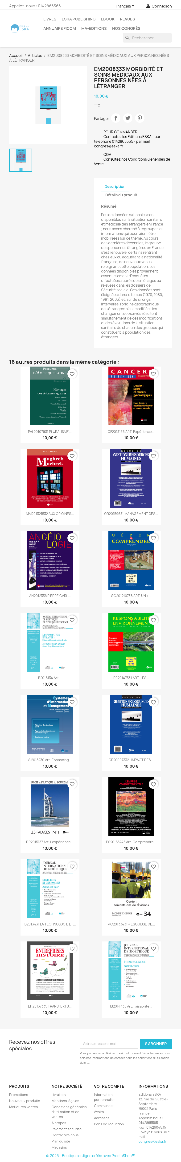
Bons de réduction (109, 1124)
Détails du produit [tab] (121, 195)
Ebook (108, 19)
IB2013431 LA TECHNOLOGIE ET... (50, 924)
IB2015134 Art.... (49, 678)
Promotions (18, 1094)
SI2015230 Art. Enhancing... (50, 760)
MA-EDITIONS (94, 28)
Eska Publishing (78, 19)
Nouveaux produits (24, 1101)
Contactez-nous (65, 1135)
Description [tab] (115, 186)
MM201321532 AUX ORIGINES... (50, 513)
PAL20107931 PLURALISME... (50, 431)
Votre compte (109, 1086)
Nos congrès (126, 28)
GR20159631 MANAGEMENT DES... (131, 513)
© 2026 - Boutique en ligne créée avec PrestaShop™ (90, 1155)
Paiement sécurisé (67, 1129)
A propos (59, 1123)
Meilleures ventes (23, 1107)
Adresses (102, 1118)
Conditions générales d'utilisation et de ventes (69, 1112)
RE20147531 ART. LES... (131, 678)
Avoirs (99, 1112)
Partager (115, 118)
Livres (49, 19)
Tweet (127, 118)
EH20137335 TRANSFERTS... (50, 1006)
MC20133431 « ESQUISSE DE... (131, 924)
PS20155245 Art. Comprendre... (131, 842)
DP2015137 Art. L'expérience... (50, 842)
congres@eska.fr (152, 1141)
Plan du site (61, 1141)
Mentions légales (65, 1101)
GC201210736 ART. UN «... (131, 595)
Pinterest (139, 118)
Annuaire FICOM (59, 28)
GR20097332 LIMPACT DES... (131, 760)
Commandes (104, 1105)
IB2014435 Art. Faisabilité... (131, 1006)
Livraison (59, 1094)
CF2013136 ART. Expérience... (131, 431)
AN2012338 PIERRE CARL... (50, 595)
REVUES (127, 19)
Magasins (59, 1147)
